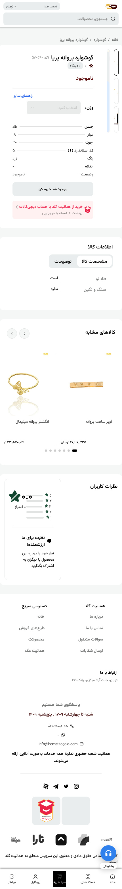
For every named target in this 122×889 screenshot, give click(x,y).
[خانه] (111, 6)
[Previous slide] (24, 333)
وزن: (89, 107)
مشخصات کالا (94, 261)
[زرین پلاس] (83, 840)
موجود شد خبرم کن (53, 189)
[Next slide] (12, 333)
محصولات (36, 639)
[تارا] (38, 840)
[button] (74, 450)
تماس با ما (94, 627)
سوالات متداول (90, 639)
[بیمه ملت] (15, 840)
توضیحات (62, 261)
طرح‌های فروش (32, 627)
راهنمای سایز (23, 96)
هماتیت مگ (35, 650)
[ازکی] (106, 840)
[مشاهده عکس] (116, 62)
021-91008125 (58, 726)
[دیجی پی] (61, 840)
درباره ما (96, 616)
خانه (115, 39)
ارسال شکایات (91, 650)
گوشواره (100, 39)
